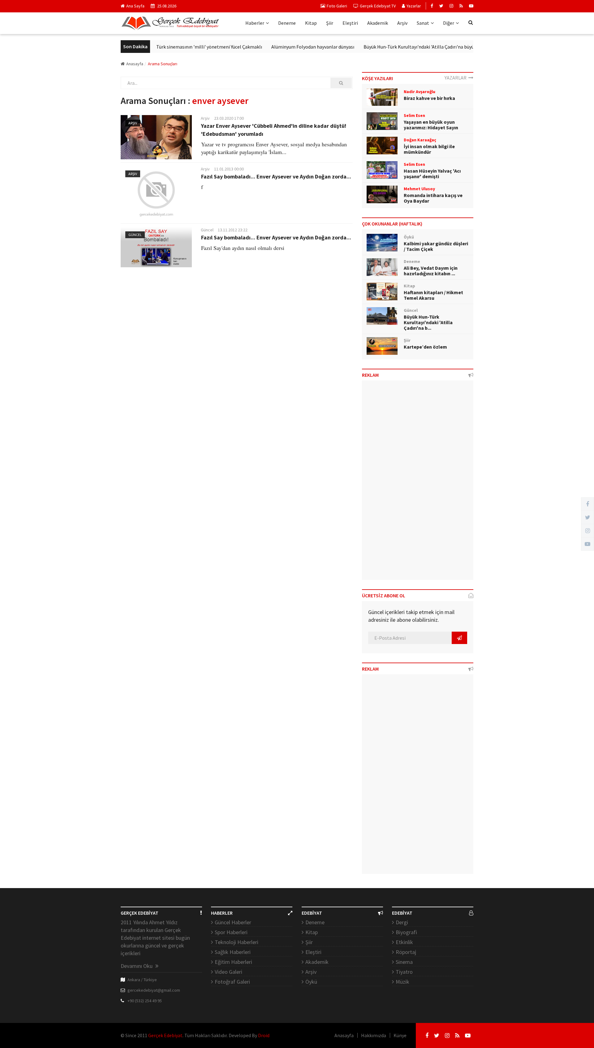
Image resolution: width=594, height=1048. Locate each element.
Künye (400, 1035)
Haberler (254, 23)
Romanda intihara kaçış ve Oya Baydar (433, 198)
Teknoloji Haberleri (236, 942)
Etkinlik (404, 942)
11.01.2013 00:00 (229, 169)
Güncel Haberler (233, 922)
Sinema (404, 961)
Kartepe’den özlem (425, 347)
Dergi (402, 922)
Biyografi (406, 932)
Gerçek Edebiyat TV (378, 6)
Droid (263, 1035)
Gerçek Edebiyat (165, 1035)
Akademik (377, 23)
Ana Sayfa (135, 6)
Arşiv (402, 23)
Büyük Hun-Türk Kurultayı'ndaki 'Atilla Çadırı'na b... (428, 322)
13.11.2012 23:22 (233, 230)
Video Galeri (228, 971)
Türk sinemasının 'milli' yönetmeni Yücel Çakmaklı (192, 47)
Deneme (287, 23)
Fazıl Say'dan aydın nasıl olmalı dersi (242, 247)
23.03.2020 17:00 (229, 118)
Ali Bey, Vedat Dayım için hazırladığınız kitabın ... (431, 271)
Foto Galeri (337, 6)
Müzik (402, 981)
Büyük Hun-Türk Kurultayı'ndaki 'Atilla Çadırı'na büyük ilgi (407, 47)
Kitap (311, 23)
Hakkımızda (373, 1035)
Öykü (311, 981)
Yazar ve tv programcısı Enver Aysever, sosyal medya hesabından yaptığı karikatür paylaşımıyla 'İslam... (274, 148)
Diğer (448, 23)
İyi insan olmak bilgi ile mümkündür (429, 149)
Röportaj (406, 952)
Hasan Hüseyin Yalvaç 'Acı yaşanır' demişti (432, 173)
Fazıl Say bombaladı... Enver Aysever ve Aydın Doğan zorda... (276, 176)
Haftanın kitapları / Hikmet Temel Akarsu (433, 295)
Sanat (423, 23)
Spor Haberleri (231, 932)
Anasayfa (134, 64)
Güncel (135, 234)
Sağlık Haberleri (233, 952)
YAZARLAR (456, 78)
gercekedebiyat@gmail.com (153, 990)
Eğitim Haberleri (233, 961)
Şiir (329, 23)
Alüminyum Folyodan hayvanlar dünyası (296, 47)
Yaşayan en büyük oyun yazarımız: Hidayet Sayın (431, 125)
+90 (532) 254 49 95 (144, 1000)
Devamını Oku (137, 965)
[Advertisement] (417, 482)
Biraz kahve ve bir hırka (429, 98)
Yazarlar (414, 6)
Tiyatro (404, 971)
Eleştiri (350, 23)
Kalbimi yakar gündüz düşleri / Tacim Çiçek (436, 246)
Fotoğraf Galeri (232, 981)
